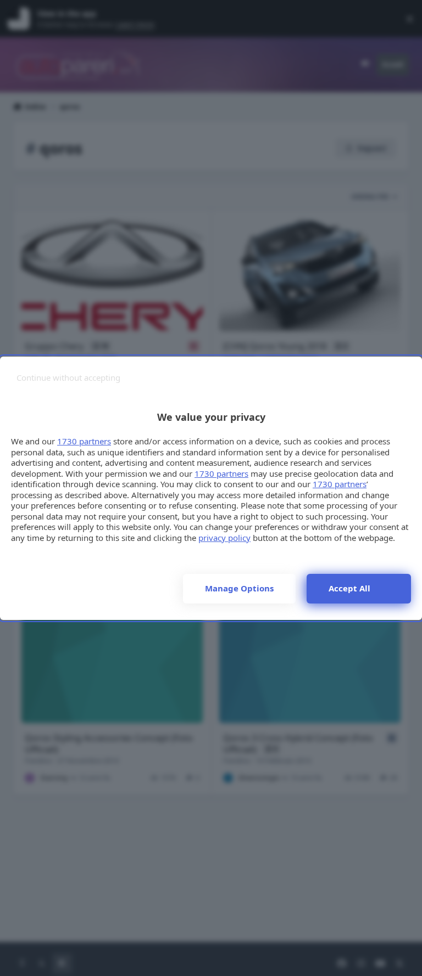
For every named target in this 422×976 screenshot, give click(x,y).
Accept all (349, 588)
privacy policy (224, 537)
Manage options (239, 588)
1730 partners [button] (84, 441)
